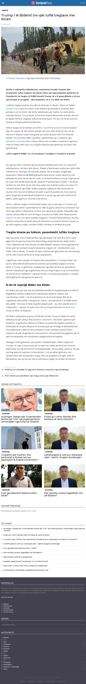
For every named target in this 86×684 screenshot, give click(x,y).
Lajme (5, 651)
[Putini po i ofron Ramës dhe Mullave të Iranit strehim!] (64, 399)
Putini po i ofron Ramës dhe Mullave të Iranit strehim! (60, 418)
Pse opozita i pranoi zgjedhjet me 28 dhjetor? (63, 494)
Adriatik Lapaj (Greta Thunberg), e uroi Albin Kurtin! (25, 561)
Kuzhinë (44, 649)
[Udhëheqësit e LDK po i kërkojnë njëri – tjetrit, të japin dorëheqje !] (64, 437)
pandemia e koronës (15, 141)
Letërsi (44, 655)
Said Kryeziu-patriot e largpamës (17, 557)
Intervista (44, 644)
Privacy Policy (8, 610)
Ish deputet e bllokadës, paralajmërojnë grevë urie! (25, 570)
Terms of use (8, 612)
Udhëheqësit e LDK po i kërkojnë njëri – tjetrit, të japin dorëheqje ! (63, 456)
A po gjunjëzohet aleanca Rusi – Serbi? (19, 494)
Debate (6, 637)
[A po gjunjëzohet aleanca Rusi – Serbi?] (21, 476)
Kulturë (44, 646)
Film (44, 642)
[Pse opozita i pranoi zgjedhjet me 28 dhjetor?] (64, 476)
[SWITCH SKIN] (81, 3)
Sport (44, 669)
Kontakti (6, 608)
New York (70, 307)
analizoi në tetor (13, 217)
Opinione (6, 413)
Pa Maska (49, 490)
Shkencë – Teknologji (44, 667)
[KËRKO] (84, 3)
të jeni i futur (31, 511)
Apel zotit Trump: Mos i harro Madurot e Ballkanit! (25, 566)
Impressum (7, 606)
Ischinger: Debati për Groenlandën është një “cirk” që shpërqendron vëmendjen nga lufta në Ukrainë (21, 419)
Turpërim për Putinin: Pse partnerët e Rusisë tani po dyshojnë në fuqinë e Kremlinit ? (20, 457)
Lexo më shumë (7, 597)
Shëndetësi (44, 664)
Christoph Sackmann (15, 78)
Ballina (6, 604)
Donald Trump (13, 108)
